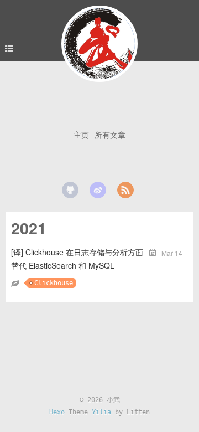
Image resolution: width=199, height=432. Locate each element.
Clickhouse (53, 283)
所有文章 (110, 134)
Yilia (101, 412)
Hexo (57, 412)
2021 (28, 228)
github (70, 190)
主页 (81, 134)
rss (125, 190)
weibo (98, 190)
